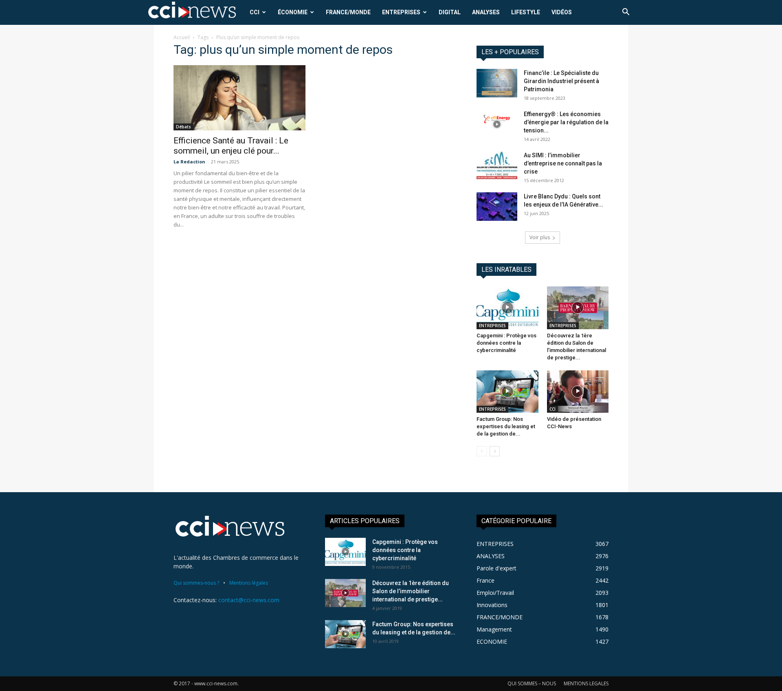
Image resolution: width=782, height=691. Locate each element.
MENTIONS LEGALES (586, 683)
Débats (183, 127)
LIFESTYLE (525, 12)
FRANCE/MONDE (348, 12)
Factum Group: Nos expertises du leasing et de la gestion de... (506, 426)
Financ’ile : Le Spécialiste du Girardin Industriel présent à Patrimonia (561, 81)
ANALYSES (486, 12)
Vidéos (561, 12)
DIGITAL (450, 12)
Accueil (182, 37)
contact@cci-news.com (248, 600)
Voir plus (539, 237)
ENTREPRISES (401, 12)
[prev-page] (482, 451)
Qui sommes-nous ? (196, 582)
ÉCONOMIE (293, 12)
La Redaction (189, 161)
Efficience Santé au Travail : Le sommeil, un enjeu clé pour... (231, 146)
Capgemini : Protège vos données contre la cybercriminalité (506, 342)
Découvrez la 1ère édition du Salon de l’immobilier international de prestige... (410, 591)
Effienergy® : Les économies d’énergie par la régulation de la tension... (566, 122)
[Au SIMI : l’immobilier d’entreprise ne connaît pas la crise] (497, 165)
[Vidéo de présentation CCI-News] (578, 391)
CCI (254, 12)
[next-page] (495, 451)
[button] (625, 13)
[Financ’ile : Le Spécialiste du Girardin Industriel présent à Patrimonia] (497, 83)
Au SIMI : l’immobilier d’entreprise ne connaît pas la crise (563, 163)
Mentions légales (248, 582)
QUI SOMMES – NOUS (531, 683)
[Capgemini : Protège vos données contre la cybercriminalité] (507, 307)
